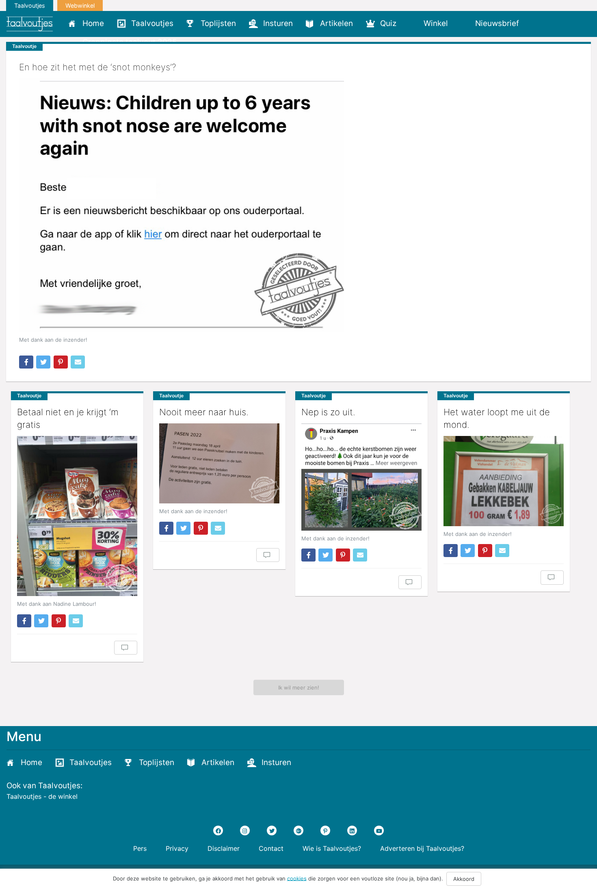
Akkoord (463, 879)
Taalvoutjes (29, 5)
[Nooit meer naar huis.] (219, 463)
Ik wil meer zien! (298, 687)
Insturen (278, 23)
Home (93, 23)
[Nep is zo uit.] (361, 477)
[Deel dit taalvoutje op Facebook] (26, 362)
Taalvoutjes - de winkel (42, 796)
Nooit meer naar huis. (204, 412)
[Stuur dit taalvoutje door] (78, 362)
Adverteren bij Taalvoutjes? (422, 848)
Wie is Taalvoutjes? (332, 848)
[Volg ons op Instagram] (245, 830)
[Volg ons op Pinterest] (325, 830)
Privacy (177, 848)
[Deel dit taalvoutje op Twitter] (43, 362)
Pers (140, 848)
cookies (297, 878)
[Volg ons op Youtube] (379, 830)
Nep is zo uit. (328, 412)
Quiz (388, 23)
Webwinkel (80, 5)
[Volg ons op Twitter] (272, 830)
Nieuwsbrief (497, 23)
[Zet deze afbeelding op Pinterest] (61, 362)
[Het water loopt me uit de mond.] (503, 481)
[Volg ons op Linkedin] (352, 830)
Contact (271, 848)
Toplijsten (218, 23)
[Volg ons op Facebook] (218, 830)
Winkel (436, 23)
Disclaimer (224, 848)
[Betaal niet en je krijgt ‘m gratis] (77, 516)
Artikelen (336, 23)
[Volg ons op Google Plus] (298, 830)
